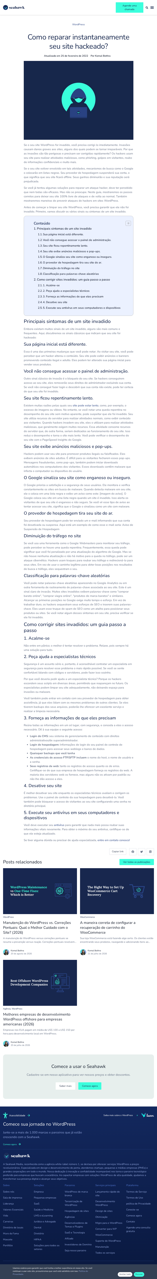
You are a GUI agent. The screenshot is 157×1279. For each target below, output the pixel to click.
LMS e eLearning (43, 1215)
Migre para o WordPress (108, 1223)
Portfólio (8, 1245)
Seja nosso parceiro (75, 1250)
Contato (130, 1221)
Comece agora (134, 1215)
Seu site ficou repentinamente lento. (65, 246)
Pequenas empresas (45, 1197)
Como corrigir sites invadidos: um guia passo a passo (74, 280)
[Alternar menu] (152, 7)
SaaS (36, 1203)
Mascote (7, 1239)
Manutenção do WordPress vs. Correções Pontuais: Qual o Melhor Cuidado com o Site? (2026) (37, 927)
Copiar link (118, 851)
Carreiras (8, 1221)
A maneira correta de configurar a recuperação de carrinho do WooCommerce (108, 927)
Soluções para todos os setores (46, 1247)
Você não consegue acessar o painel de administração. (77, 240)
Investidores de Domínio (78, 1244)
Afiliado (69, 1238)
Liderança (8, 1203)
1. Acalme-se (51, 285)
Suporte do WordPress (108, 1241)
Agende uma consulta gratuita (138, 1229)
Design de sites (104, 1211)
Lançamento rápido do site (107, 1193)
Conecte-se (132, 1209)
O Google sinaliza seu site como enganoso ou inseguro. (77, 257)
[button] (132, 851)
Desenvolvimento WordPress (105, 1203)
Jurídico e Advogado (45, 1221)
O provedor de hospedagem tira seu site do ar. (72, 262)
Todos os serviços (105, 1253)
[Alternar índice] (126, 223)
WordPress (78, 24)
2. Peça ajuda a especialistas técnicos (66, 291)
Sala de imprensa (12, 1197)
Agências (70, 1217)
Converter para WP (106, 1229)
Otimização (101, 1217)
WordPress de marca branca (76, 1193)
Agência (7, 1008)
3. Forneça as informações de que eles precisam (73, 296)
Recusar (139, 1274)
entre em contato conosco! (114, 840)
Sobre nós (8, 1191)
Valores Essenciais (13, 1209)
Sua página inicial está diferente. (63, 234)
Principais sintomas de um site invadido (64, 229)
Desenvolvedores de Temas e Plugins (76, 1224)
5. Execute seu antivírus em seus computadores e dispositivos (82, 308)
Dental (37, 1227)
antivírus (59, 825)
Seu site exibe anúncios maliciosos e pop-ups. (71, 251)
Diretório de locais (13, 1227)
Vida (5, 1215)
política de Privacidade (138, 1203)
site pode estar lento (85, 405)
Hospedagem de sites (77, 1211)
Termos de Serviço (136, 1191)
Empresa (39, 1191)
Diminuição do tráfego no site (61, 268)
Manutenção (102, 1247)
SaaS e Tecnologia (75, 1232)
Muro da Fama (11, 1233)
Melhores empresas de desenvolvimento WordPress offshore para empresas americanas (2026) (36, 1019)
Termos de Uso (134, 1197)
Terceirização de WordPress (73, 1203)
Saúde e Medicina (43, 1209)
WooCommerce (87, 917)
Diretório (39, 1233)
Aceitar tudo (125, 1274)
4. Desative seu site (55, 302)
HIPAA (37, 1239)
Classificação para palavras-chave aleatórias (71, 274)
